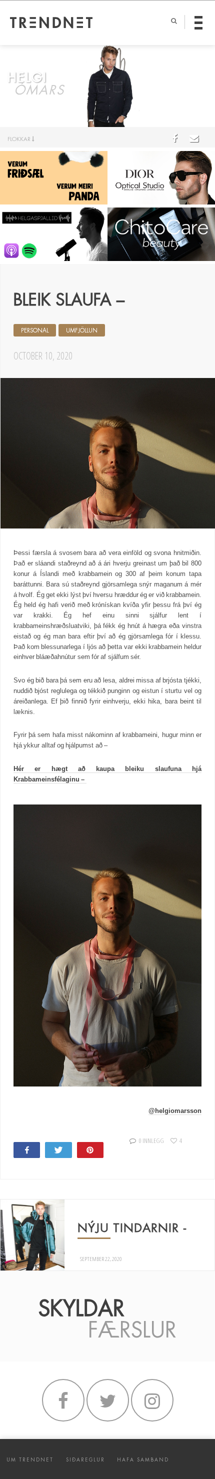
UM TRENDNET (30, 1459)
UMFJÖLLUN (82, 330)
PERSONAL (34, 330)
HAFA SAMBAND (143, 1459)
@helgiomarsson (175, 1110)
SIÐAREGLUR (85, 1459)
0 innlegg (151, 1140)
